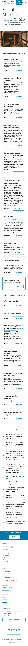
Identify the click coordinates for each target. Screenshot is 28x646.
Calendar (4, 601)
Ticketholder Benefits (7, 587)
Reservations (18, 305)
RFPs (3, 564)
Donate (13, 536)
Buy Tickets (18, 2)
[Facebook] (9, 630)
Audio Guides (10, 463)
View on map (5, 549)
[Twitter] (16, 630)
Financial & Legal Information (14, 634)
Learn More (18, 404)
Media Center (5, 561)
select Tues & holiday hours (8, 582)
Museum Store (5, 589)
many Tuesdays (14, 20)
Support (4, 604)
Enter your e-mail (14, 619)
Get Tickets (18, 70)
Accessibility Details (20, 636)
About (3, 559)
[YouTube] (19, 630)
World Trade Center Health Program (13, 330)
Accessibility (5, 599)
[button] (24, 2)
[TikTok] (11, 630)
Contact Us (18, 286)
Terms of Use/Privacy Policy (9, 636)
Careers (4, 597)
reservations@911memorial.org (9, 553)
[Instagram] (14, 630)
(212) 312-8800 (5, 555)
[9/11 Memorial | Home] (8, 2)
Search (23, 3)
